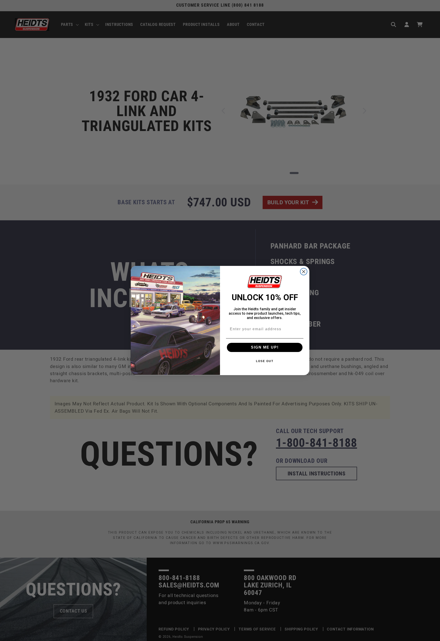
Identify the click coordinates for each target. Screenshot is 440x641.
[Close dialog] (303, 271)
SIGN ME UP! (265, 347)
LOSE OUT (264, 361)
